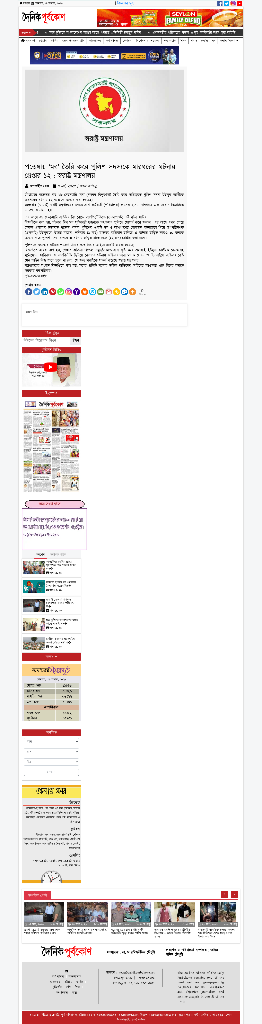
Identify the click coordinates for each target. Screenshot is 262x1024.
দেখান (51, 772)
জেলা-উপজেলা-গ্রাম (73, 40)
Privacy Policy (123, 978)
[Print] (84, 291)
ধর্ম (214, 40)
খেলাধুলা (127, 40)
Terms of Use (146, 978)
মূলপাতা (30, 40)
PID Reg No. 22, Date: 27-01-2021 (134, 983)
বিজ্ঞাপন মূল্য (125, 3)
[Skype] (92, 291)
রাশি (68, 987)
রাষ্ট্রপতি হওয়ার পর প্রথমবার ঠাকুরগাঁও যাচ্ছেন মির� (61, 584)
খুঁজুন (75, 340)
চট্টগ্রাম (43, 40)
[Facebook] (28, 291)
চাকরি (204, 40)
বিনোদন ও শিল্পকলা (147, 40)
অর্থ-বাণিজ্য (112, 40)
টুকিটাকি (57, 987)
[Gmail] (108, 291)
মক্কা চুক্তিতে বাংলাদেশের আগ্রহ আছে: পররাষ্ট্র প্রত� (62, 622)
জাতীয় (54, 40)
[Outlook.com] (124, 291)
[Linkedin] (44, 291)
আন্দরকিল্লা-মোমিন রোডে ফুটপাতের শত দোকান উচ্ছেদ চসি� (61, 565)
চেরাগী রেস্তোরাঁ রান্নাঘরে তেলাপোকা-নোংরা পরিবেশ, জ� (60, 603)
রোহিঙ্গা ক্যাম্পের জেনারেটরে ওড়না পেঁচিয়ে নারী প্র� (60, 641)
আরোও (50, 657)
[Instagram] (68, 291)
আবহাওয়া (55, 982)
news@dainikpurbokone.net (137, 972)
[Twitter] (36, 291)
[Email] (100, 291)
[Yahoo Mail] (76, 291)
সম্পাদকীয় (62, 993)
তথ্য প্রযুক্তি (170, 40)
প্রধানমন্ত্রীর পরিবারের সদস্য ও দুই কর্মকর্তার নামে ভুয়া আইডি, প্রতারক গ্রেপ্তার (181, 32)
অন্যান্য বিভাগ (228, 40)
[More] (132, 291)
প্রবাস (194, 40)
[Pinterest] (52, 291)
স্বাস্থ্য (74, 993)
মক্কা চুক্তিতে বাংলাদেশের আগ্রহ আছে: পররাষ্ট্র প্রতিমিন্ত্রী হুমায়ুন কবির (71, 32)
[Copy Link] (116, 291)
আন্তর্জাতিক (95, 40)
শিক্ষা (183, 40)
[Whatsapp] (60, 291)
